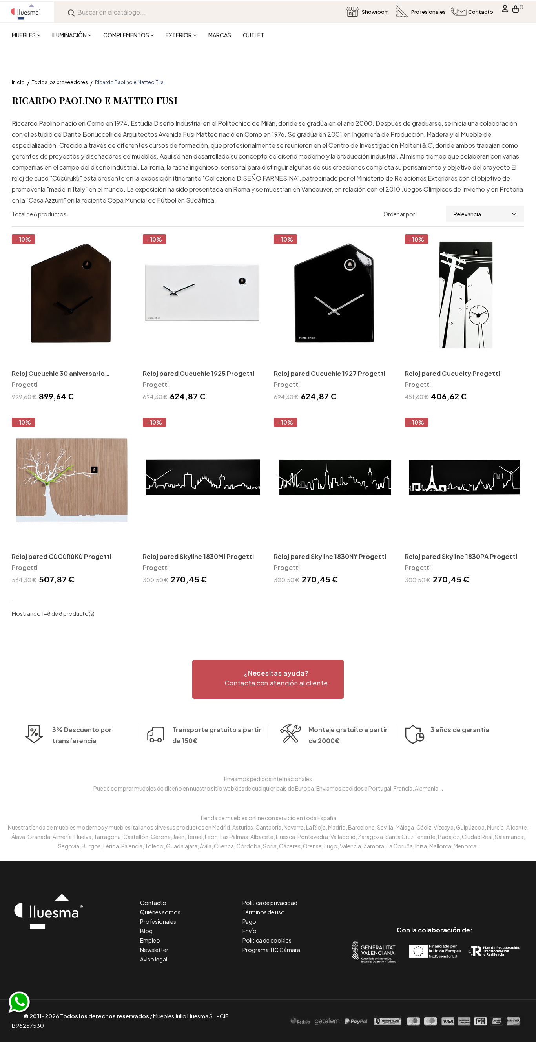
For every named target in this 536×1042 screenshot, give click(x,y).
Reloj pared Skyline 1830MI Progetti (198, 556)
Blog (146, 930)
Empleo (150, 940)
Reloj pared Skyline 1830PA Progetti (461, 556)
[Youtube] (470, 897)
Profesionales (158, 921)
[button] (268, 679)
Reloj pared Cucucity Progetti (452, 373)
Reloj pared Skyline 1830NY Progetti (330, 556)
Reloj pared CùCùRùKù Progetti (61, 556)
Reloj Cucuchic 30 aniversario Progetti (58, 374)
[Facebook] (399, 897)
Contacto (153, 902)
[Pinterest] (417, 897)
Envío (249, 930)
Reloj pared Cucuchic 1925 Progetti (198, 373)
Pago (249, 921)
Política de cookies (267, 940)
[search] (71, 12)
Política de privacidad (269, 902)
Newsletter (154, 949)
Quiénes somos (160, 912)
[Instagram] (452, 897)
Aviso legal (153, 959)
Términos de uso (263, 912)
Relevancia (467, 214)
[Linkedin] (434, 897)
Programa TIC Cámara (271, 949)
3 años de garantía (459, 729)
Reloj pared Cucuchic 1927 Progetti (329, 373)
